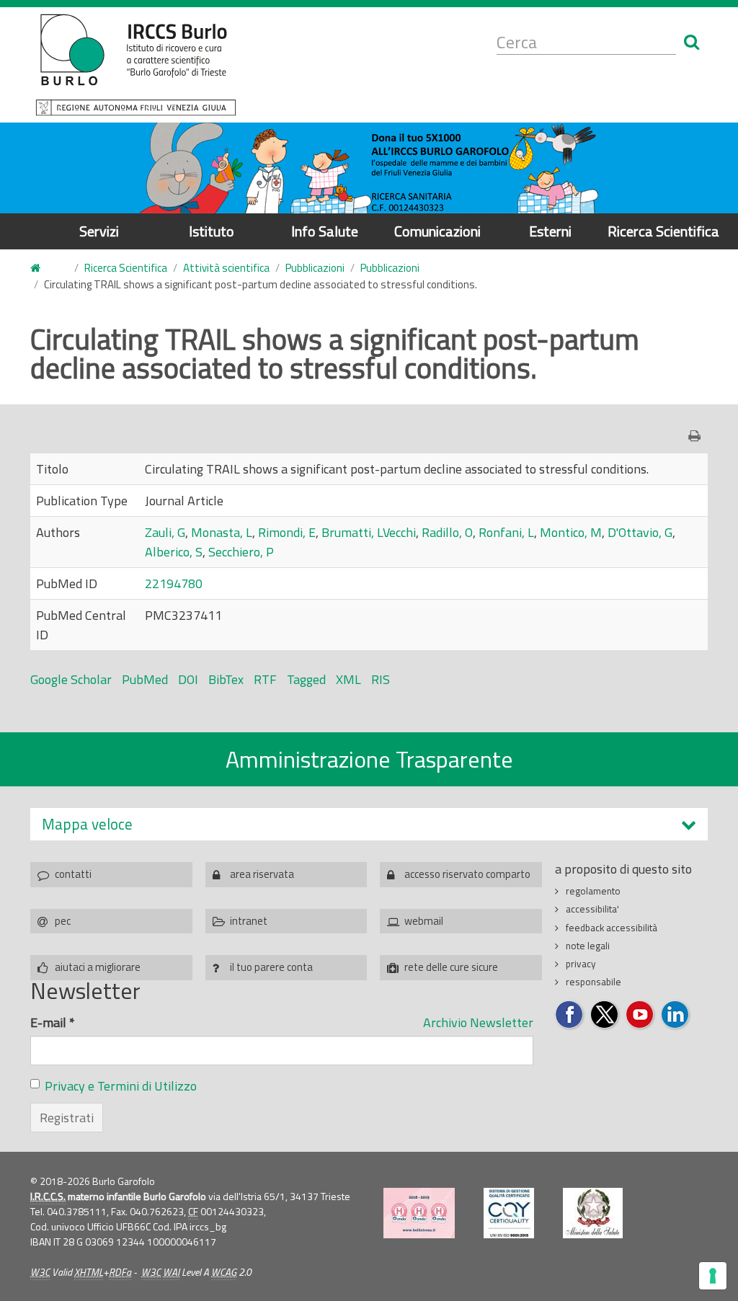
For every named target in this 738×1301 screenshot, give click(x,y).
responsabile (593, 981)
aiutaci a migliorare (98, 967)
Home (44, 268)
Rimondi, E (287, 532)
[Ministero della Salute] (593, 1213)
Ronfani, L (506, 532)
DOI (188, 679)
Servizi (99, 231)
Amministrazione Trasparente (369, 759)
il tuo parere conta (271, 967)
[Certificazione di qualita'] (509, 1213)
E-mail (52, 1022)
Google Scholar (71, 679)
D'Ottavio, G (640, 532)
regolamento (593, 891)
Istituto (211, 231)
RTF (265, 679)
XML (348, 679)
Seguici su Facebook (570, 1015)
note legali (588, 945)
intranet (248, 921)
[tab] (369, 824)
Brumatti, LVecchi (368, 532)
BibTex (226, 679)
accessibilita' (592, 909)
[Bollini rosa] (419, 1213)
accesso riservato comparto (467, 874)
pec (63, 921)
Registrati (67, 1117)
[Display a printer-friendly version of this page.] (698, 435)
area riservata (262, 874)
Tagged (306, 679)
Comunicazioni (437, 231)
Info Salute (324, 231)
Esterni (550, 231)
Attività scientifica (226, 267)
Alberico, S (174, 551)
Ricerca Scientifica (663, 231)
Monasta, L (221, 532)
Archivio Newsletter (478, 1022)
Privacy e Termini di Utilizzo (121, 1086)
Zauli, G (165, 532)
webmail (423, 921)
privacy (581, 963)
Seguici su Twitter (605, 1015)
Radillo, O (447, 532)
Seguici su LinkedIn (676, 1015)
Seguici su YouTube (640, 1015)
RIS (380, 679)
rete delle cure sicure (451, 967)
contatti (73, 874)
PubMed (145, 679)
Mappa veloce (87, 824)
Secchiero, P (241, 551)
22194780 (174, 583)
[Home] (135, 65)
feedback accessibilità (611, 927)
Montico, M (571, 532)
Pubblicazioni (314, 267)
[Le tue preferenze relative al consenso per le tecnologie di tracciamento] (712, 1275)
